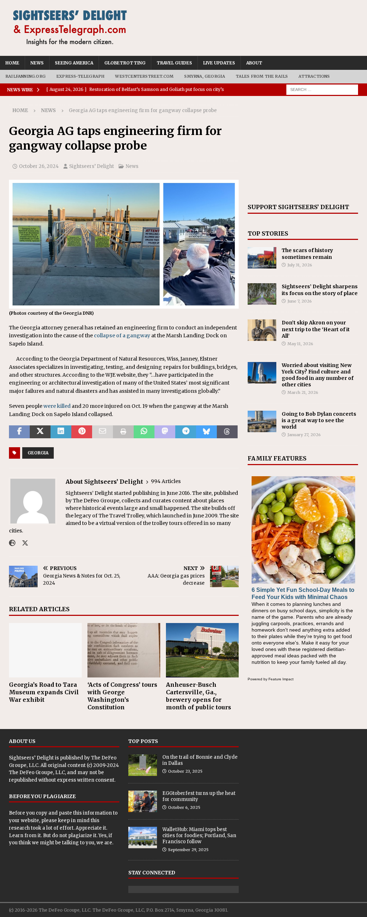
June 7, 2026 (299, 301)
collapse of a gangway (122, 335)
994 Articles (166, 481)
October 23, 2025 (185, 771)
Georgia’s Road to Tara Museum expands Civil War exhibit (44, 692)
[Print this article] (123, 431)
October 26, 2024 (39, 166)
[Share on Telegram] (185, 431)
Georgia (38, 452)
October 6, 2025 (184, 807)
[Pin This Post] (81, 431)
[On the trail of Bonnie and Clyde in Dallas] (142, 765)
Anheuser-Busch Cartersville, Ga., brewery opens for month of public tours (198, 695)
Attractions (314, 76)
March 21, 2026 (302, 392)
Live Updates (219, 63)
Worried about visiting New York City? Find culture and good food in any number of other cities (317, 375)
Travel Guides (174, 63)
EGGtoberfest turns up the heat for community (198, 796)
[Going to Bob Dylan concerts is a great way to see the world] (262, 421)
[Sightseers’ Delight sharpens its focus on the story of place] (262, 294)
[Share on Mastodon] (164, 431)
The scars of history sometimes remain (307, 253)
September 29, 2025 (188, 849)
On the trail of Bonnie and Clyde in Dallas (200, 760)
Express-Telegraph (80, 76)
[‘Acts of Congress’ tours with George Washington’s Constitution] (123, 650)
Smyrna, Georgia (204, 76)
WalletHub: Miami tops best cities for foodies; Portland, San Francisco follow (199, 835)
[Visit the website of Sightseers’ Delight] (12, 543)
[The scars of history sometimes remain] (262, 258)
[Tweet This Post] (40, 431)
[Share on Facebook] (19, 431)
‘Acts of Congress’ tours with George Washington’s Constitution (122, 695)
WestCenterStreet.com (144, 76)
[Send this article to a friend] (102, 431)
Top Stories (268, 233)
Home (12, 63)
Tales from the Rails (262, 76)
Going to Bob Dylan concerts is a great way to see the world (319, 420)
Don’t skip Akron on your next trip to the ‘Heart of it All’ (316, 329)
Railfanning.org (25, 76)
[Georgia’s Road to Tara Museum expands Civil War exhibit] (45, 650)
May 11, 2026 (300, 343)
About (254, 63)
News (37, 63)
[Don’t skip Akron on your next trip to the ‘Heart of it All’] (262, 330)
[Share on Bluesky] (206, 431)
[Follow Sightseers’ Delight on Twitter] (22, 543)
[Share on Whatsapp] (144, 431)
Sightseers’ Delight (91, 166)
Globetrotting (125, 63)
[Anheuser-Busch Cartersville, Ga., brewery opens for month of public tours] (202, 650)
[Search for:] (322, 89)
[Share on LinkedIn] (61, 431)
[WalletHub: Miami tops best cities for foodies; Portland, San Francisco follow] (142, 837)
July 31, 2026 (299, 264)
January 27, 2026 (304, 434)
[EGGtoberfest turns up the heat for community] (142, 801)
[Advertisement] (303, 149)
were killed (57, 406)
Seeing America (74, 63)
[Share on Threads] (227, 431)
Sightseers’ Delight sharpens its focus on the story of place (320, 289)
